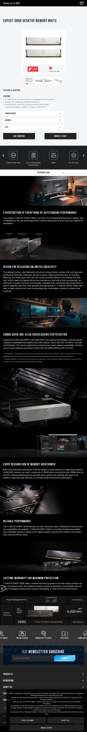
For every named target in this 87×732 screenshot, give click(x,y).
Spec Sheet (43, 638)
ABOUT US (7, 687)
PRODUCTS (8, 674)
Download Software (65, 638)
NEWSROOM (8, 680)
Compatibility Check (22, 638)
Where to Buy (60, 136)
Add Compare (19, 136)
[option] (29, 80)
